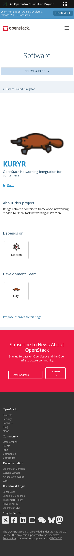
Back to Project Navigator (20, 89)
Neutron (16, 255)
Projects (7, 415)
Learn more (63, 13)
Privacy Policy (10, 503)
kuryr (16, 296)
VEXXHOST (56, 538)
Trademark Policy (12, 499)
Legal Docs (9, 492)
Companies (9, 454)
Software (8, 423)
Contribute (9, 458)
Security (7, 419)
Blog (5, 427)
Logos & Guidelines (14, 496)
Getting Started (11, 472)
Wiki (5, 480)
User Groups (10, 442)
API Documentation (13, 476)
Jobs (5, 450)
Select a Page (35, 71)
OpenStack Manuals (14, 468)
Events (6, 446)
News (6, 431)
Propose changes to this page (22, 317)
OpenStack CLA (11, 507)
